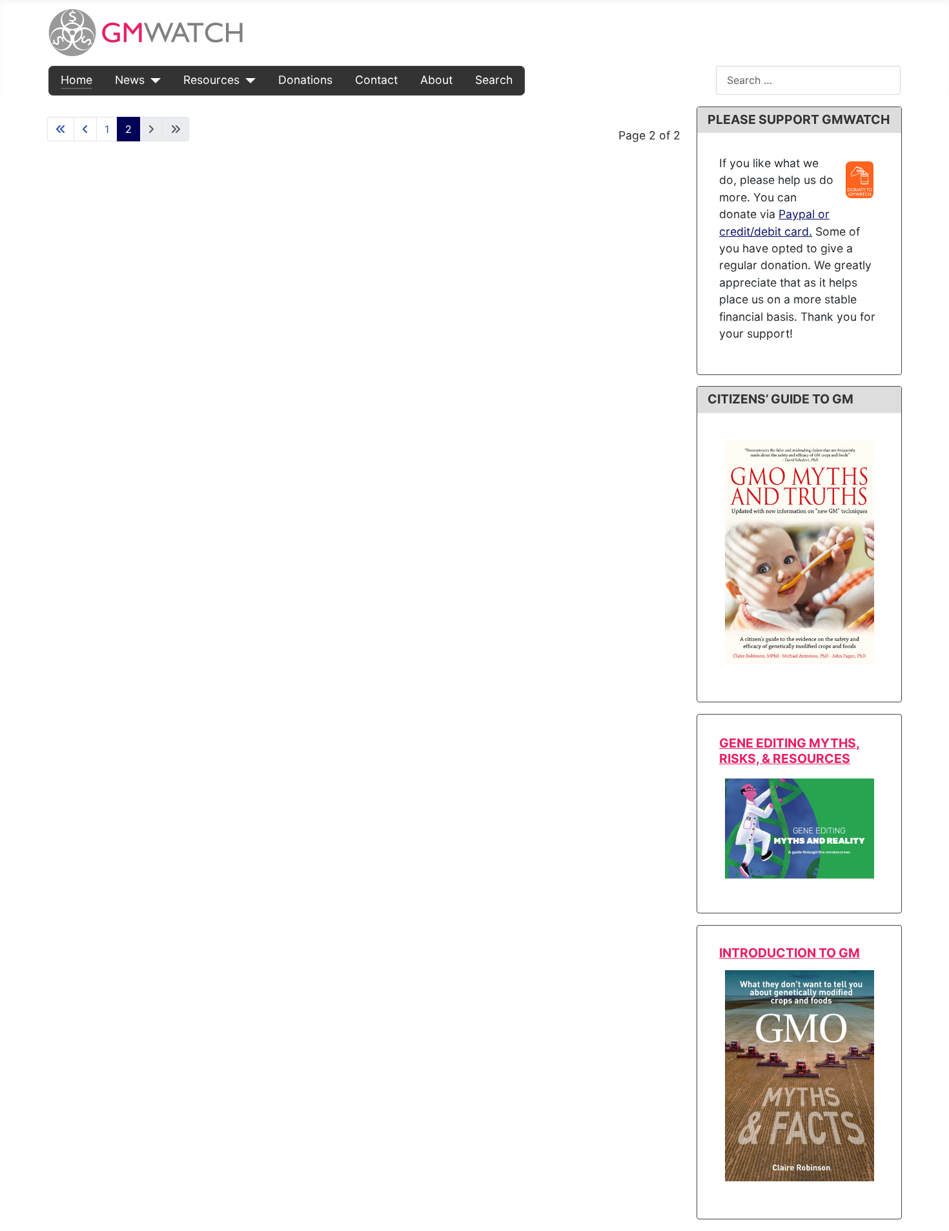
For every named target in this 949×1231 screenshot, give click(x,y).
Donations (305, 79)
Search (494, 79)
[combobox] (808, 80)
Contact (376, 79)
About (436, 79)
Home (76, 79)
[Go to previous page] (85, 129)
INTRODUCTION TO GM (789, 953)
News (130, 79)
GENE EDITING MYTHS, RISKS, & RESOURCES (789, 750)
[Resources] (248, 80)
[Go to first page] (60, 129)
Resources (211, 79)
